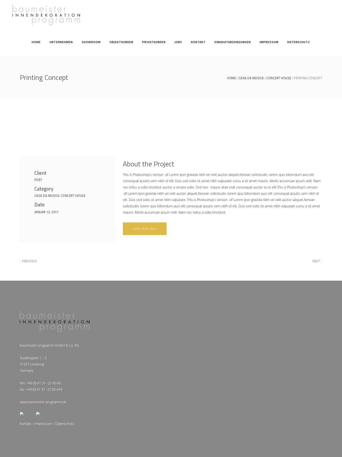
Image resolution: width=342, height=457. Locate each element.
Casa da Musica (251, 78)
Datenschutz (64, 423)
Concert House (278, 78)
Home (231, 78)
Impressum (43, 423)
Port (38, 179)
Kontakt (25, 423)
